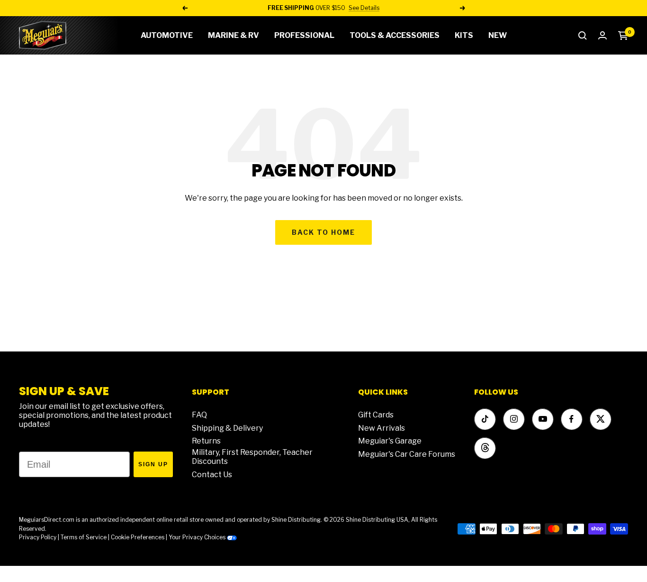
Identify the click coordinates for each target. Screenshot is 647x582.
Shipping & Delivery (227, 428)
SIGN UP (153, 464)
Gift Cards (376, 414)
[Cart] (623, 35)
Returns (206, 440)
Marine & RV (233, 35)
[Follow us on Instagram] (513, 419)
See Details (364, 7)
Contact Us (212, 474)
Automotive (167, 35)
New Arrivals (381, 428)
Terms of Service (84, 537)
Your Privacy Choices (198, 537)
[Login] (602, 35)
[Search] (582, 35)
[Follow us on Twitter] (600, 419)
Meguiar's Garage (390, 440)
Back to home (323, 232)
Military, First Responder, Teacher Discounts (252, 457)
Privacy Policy (37, 537)
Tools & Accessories (395, 35)
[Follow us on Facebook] (571, 419)
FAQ (199, 414)
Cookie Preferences (137, 537)
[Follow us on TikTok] (484, 419)
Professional (304, 35)
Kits (464, 35)
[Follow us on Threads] (484, 448)
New (497, 35)
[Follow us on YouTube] (542, 419)
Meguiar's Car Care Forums (406, 454)
